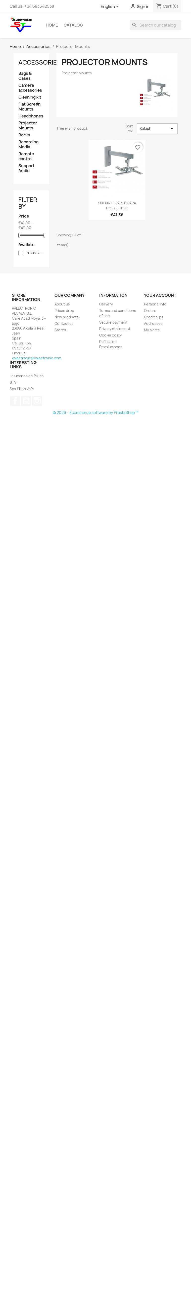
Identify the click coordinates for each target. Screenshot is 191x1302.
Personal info (155, 304)
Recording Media (28, 144)
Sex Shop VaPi (22, 388)
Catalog (73, 25)
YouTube (26, 401)
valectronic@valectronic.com (36, 358)
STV (13, 382)
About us (62, 304)
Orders (150, 310)
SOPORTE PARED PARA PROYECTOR (117, 205)
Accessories (39, 62)
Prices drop (64, 310)
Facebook (15, 401)
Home (52, 25)
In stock (35, 253)
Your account (160, 295)
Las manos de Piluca (27, 375)
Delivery (106, 304)
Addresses (153, 323)
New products (66, 317)
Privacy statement (114, 328)
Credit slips (153, 317)
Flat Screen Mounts (29, 107)
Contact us (64, 323)
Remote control (26, 156)
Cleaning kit (29, 97)
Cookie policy (110, 335)
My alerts (152, 330)
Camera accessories (30, 88)
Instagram (37, 401)
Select (157, 129)
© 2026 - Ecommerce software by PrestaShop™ (96, 412)
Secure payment (113, 322)
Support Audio (26, 168)
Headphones (30, 116)
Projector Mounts (27, 125)
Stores (60, 330)
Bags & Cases (25, 76)
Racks (24, 135)
